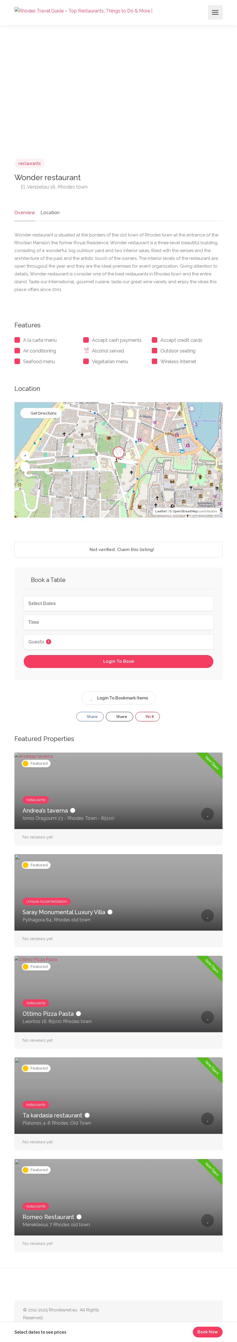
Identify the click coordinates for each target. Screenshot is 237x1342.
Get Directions (43, 413)
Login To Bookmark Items (122, 698)
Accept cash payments (117, 340)
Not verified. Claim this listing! (121, 549)
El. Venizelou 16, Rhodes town (54, 187)
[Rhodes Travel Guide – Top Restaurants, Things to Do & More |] (83, 10)
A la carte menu (40, 340)
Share (92, 716)
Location (50, 212)
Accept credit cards (181, 340)
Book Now (207, 1332)
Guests (38, 642)
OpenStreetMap (185, 511)
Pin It (149, 716)
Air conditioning (39, 351)
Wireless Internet (178, 361)
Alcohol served (108, 351)
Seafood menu (39, 361)
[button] (25, 456)
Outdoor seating (177, 351)
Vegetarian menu (110, 361)
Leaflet (161, 511)
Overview (24, 212)
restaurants (29, 163)
